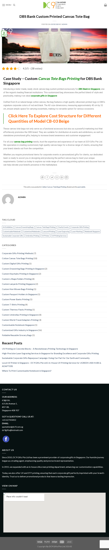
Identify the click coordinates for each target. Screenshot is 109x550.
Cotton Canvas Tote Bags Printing (54, 187)
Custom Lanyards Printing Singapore (18, 284)
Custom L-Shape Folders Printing (17, 279)
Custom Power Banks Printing (15, 299)
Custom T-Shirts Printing (13, 304)
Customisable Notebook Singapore (18, 325)
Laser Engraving (63, 231)
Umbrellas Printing (32, 236)
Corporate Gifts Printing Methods (17, 253)
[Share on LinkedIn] (66, 177)
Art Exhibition (8, 227)
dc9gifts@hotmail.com (12, 430)
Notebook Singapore (92, 231)
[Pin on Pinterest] (62, 177)
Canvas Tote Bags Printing (45, 227)
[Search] (14, 5)
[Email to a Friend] (57, 177)
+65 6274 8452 (9, 420)
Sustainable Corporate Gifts (13, 236)
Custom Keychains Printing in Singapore (20, 273)
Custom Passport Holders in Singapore (19, 294)
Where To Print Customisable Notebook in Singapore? (26, 370)
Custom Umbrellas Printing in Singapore (20, 314)
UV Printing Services (59, 236)
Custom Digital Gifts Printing (15, 263)
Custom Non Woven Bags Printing (17, 289)
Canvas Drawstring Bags (24, 227)
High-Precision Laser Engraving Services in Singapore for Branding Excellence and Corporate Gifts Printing (50, 353)
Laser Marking (77, 231)
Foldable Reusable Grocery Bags (17, 335)
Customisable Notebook (12, 231)
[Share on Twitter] (52, 177)
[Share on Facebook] (47, 177)
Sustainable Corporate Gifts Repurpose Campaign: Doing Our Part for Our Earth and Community (46, 358)
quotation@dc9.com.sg (12, 426)
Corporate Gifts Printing (80, 227)
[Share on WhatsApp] (42, 177)
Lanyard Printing (49, 231)
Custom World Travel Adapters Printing (20, 320)
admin (64, 24)
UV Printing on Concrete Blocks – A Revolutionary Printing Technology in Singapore (40, 348)
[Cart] (105, 5)
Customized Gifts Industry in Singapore (20, 330)
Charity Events (63, 227)
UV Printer (45, 236)
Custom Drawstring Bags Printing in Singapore (23, 268)
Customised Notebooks (31, 231)
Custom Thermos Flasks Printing (17, 309)
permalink (81, 187)
